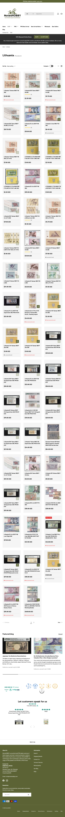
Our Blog (36, 768)
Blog (4, 29)
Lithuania (8, 46)
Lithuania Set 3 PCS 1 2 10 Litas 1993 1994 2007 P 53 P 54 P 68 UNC (32, 536)
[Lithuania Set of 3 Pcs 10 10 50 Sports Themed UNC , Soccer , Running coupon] (32, 301)
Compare (46, 66)
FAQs (35, 771)
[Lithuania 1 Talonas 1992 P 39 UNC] (12, 80)
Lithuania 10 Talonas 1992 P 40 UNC (53, 248)
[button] (61, 13)
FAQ (11, 32)
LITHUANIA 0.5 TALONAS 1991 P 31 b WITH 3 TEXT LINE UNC (11, 187)
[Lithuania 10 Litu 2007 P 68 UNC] (32, 114)
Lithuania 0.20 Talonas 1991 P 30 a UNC (53, 570)
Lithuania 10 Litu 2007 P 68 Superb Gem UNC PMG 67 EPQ (11, 311)
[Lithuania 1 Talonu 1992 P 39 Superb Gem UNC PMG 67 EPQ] (32, 432)
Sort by (4, 66)
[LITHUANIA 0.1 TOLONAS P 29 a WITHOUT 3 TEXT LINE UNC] (53, 176)
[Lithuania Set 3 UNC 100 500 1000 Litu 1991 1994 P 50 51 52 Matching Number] (32, 594)
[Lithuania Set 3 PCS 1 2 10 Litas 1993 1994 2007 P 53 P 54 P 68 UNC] (32, 524)
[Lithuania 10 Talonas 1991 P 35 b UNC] (32, 271)
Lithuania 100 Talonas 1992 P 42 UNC (53, 474)
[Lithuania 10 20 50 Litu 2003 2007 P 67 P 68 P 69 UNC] (53, 493)
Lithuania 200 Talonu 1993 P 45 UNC (32, 248)
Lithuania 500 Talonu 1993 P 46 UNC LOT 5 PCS (11, 124)
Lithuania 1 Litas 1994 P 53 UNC (52, 124)
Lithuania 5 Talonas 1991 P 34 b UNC (11, 282)
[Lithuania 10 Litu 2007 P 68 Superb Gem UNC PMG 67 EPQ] (12, 301)
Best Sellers (55, 26)
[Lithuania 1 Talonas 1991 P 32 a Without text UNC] (32, 206)
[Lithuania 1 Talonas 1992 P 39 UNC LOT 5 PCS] (12, 147)
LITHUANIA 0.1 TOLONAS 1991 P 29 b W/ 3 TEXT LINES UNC (53, 157)
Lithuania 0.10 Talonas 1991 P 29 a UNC (32, 346)
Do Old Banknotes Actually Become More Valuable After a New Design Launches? (46, 657)
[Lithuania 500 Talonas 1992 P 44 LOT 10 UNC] (12, 463)
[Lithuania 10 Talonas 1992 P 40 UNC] (53, 238)
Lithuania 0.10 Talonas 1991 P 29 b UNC (11, 346)
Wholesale (47, 26)
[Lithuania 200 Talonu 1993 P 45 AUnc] (32, 463)
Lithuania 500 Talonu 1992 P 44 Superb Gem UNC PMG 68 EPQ (53, 347)
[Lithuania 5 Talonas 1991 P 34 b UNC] (12, 271)
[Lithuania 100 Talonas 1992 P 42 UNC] (53, 463)
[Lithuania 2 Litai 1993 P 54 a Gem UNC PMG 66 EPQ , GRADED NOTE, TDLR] (53, 524)
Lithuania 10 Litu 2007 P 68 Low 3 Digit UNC (11, 535)
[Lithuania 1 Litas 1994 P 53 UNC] (53, 114)
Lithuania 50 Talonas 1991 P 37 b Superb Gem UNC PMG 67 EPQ (11, 411)
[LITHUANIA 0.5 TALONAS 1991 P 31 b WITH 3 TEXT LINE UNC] (12, 176)
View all (60, 634)
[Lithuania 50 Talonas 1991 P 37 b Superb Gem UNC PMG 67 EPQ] (12, 400)
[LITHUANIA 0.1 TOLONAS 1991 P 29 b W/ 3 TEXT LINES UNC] (53, 147)
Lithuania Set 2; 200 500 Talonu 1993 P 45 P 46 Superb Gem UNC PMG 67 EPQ (32, 411)
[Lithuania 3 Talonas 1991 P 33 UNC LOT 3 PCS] (53, 271)
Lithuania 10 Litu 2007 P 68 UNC (32, 124)
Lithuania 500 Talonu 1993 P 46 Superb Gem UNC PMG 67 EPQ (53, 411)
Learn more (39, 1)
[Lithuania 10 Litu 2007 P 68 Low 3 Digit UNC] (12, 524)
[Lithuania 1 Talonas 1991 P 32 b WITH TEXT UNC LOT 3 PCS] (12, 238)
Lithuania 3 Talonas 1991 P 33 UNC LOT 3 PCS (53, 282)
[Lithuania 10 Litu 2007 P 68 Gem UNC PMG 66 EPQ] (32, 369)
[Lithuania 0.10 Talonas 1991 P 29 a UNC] (32, 335)
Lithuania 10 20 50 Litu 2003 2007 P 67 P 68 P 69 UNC (53, 503)
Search (35, 753)
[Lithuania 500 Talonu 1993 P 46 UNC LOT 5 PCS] (12, 114)
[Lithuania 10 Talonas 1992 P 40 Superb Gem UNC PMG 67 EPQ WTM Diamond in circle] (12, 559)
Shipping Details (38, 756)
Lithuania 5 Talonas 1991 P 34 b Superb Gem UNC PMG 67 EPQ (53, 380)
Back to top (32, 742)
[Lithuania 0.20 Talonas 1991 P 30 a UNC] (53, 559)
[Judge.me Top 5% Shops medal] (41, 691)
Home (4, 26)
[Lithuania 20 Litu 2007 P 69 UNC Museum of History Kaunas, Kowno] (12, 594)
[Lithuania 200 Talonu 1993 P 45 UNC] (32, 238)
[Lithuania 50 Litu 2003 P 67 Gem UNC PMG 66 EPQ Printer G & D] (32, 559)
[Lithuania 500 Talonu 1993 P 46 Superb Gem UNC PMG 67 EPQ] (53, 400)
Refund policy (37, 765)
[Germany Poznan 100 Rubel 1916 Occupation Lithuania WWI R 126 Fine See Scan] (53, 432)
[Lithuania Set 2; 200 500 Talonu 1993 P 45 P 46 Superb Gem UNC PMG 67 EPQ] (32, 400)
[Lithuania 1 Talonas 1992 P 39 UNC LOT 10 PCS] (53, 206)
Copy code (45, 37)
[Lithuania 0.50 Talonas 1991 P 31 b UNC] (53, 301)
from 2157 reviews (31, 705)
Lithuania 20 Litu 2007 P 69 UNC (32, 187)
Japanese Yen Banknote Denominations (14, 656)
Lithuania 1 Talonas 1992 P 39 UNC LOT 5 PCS (11, 157)
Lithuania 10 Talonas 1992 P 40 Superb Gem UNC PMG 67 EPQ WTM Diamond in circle (11, 571)
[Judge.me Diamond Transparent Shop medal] (28, 686)
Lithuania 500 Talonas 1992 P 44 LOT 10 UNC (11, 474)
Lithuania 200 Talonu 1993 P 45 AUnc (32, 474)
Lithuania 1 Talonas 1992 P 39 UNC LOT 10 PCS (53, 217)
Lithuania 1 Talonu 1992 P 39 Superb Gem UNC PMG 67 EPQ (32, 442)
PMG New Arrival (24, 26)
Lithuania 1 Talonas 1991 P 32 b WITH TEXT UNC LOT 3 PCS (11, 248)
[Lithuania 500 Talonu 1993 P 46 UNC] (32, 80)
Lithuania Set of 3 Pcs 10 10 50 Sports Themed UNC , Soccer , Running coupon (32, 312)
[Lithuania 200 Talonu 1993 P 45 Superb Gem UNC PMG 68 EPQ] (12, 369)
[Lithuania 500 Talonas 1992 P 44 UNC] (53, 80)
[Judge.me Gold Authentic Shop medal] (41, 686)
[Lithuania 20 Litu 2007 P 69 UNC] (32, 176)
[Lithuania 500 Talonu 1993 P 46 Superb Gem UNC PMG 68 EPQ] (12, 493)
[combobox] (39, 13)
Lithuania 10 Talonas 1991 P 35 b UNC (32, 282)
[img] (32, 704)
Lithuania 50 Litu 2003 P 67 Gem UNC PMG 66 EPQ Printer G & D (32, 571)
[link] (16, 622)
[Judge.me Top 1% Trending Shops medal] (55, 686)
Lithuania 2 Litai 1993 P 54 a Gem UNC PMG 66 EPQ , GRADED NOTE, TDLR (53, 536)
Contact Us (5, 32)
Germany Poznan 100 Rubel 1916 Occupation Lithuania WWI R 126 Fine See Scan (53, 443)
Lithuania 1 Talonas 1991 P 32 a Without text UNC (32, 217)
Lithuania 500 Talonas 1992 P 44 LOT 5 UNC (11, 217)
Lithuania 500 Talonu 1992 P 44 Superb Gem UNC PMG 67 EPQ (11, 443)
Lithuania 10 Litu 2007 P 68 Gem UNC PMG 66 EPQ (32, 379)
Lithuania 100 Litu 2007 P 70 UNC (32, 503)
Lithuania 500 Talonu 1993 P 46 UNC (32, 91)
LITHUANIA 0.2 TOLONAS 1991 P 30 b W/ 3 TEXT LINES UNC (32, 157)
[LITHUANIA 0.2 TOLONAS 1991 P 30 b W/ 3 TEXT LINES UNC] (32, 147)
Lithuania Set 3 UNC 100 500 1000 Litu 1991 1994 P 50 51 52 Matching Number (32, 605)
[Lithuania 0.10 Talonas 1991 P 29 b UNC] (12, 335)
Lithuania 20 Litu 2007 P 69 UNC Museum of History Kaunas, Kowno (11, 605)
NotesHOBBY (8, 807)
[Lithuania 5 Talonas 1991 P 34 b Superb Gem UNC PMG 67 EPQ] (53, 369)
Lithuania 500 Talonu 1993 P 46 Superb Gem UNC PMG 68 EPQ (11, 504)
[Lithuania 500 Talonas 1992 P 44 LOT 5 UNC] (12, 206)
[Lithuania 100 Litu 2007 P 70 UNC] (32, 493)
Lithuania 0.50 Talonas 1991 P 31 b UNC (53, 311)
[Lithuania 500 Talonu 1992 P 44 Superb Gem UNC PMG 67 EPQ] (12, 432)
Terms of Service (38, 762)
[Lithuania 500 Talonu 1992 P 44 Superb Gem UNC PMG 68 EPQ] (53, 335)
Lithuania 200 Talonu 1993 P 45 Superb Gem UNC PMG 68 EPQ (11, 380)
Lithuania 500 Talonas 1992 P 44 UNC (53, 91)
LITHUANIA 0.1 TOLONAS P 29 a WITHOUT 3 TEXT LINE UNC (53, 187)
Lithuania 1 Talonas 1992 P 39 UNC (11, 91)
